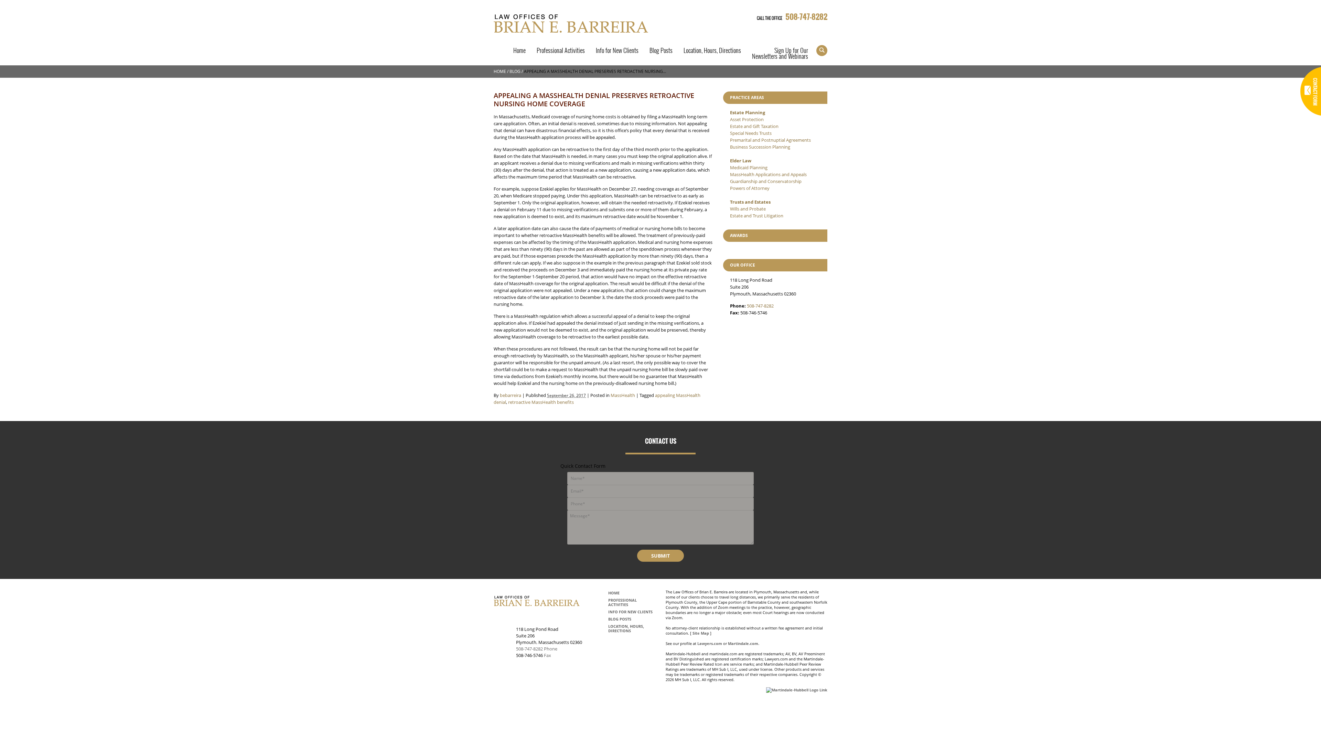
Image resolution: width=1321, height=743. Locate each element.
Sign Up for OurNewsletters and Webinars (780, 54)
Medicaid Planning (748, 167)
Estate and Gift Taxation (754, 126)
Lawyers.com (709, 643)
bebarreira (510, 395)
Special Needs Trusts (751, 133)
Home (519, 51)
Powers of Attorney (750, 188)
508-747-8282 (806, 16)
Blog (514, 71)
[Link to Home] (571, 23)
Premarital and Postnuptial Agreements (770, 140)
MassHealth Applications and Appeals (768, 174)
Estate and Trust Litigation (756, 216)
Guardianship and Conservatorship (766, 181)
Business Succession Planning (760, 147)
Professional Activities (561, 51)
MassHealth (623, 395)
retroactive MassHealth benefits (541, 402)
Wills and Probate (748, 209)
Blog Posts (661, 51)
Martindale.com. (743, 643)
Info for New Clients (617, 51)
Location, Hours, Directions (712, 51)
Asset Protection (747, 119)
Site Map (700, 633)
